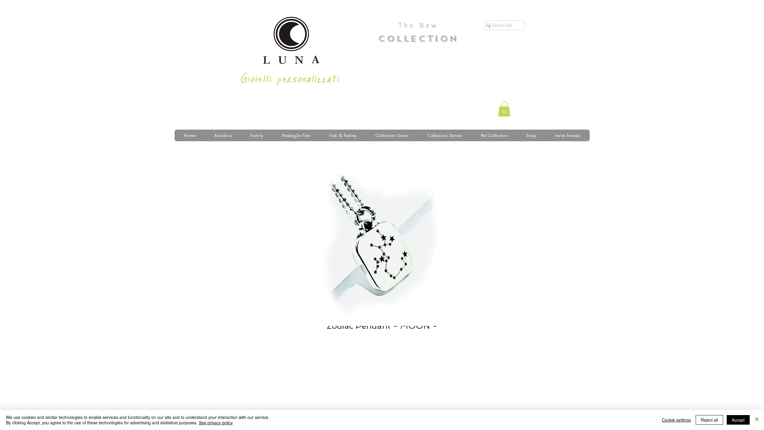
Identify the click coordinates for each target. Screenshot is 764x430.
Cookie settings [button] (676, 420)
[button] (504, 108)
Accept (738, 420)
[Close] (756, 419)
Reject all (709, 420)
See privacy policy (216, 423)
